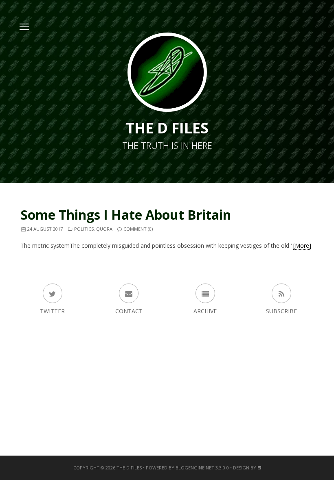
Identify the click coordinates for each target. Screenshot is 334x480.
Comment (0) (138, 229)
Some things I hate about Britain (125, 214)
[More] (302, 245)
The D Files (129, 468)
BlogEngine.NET (195, 468)
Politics (84, 229)
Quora (104, 229)
